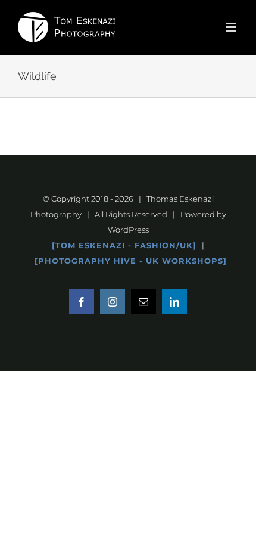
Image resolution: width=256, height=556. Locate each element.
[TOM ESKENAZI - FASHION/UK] (124, 245)
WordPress (128, 229)
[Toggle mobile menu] (232, 27)
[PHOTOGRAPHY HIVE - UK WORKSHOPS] (131, 260)
